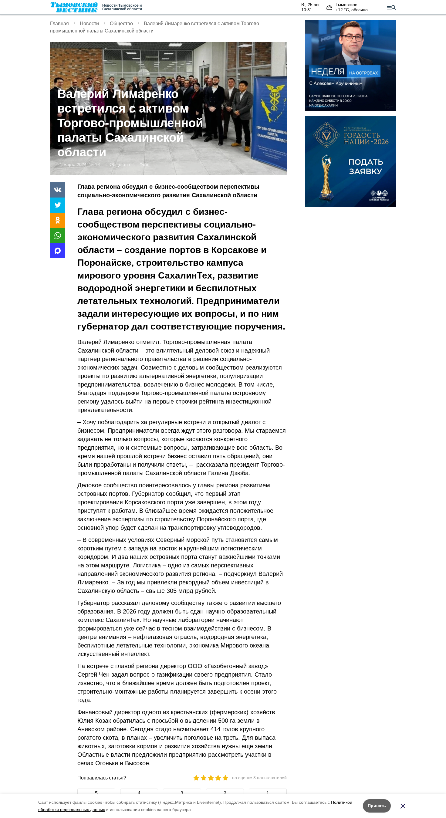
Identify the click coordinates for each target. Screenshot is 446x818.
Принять (377, 805)
